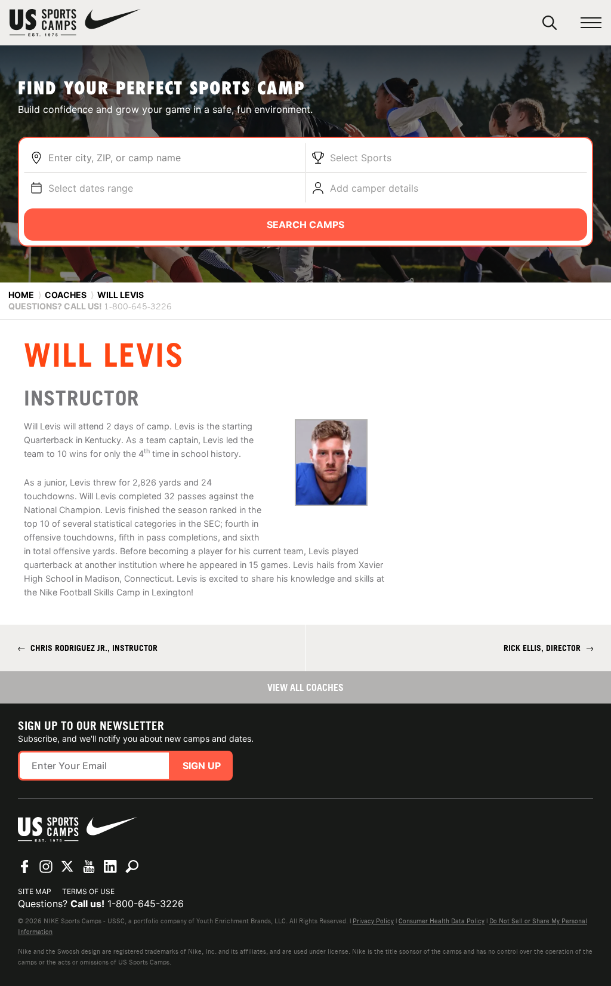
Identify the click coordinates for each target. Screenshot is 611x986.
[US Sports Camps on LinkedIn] (110, 866)
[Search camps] (131, 866)
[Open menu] (591, 23)
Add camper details (374, 188)
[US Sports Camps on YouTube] (88, 866)
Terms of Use (88, 891)
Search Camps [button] (305, 225)
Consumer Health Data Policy (442, 921)
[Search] (549, 23)
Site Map (34, 891)
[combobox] (173, 157)
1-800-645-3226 (145, 904)
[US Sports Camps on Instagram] (46, 866)
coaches (66, 295)
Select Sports (360, 158)
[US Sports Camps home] (75, 22)
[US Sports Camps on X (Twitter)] (67, 866)
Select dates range (90, 188)
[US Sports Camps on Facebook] (24, 866)
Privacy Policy (373, 921)
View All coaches (305, 687)
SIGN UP (202, 766)
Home (21, 295)
